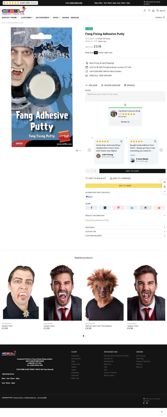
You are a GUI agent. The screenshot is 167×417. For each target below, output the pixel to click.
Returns (139, 367)
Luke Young (107, 154)
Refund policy (109, 375)
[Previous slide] (89, 150)
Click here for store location (152, 3)
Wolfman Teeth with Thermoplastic (98, 326)
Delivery (139, 364)
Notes (88, 90)
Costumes (75, 356)
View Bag (139, 358)
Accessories (6, 323)
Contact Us (108, 358)
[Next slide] (161, 150)
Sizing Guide (108, 361)
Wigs (73, 361)
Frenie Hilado (142, 159)
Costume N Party (14, 10)
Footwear (75, 375)
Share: (88, 204)
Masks (73, 367)
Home (3, 22)
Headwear (75, 373)
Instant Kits (75, 364)
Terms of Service (110, 373)
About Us (107, 364)
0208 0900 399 (76, 3)
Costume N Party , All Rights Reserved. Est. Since (30, 397)
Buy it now (125, 186)
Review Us (125, 122)
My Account (140, 356)
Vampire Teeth (7, 326)
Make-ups (75, 378)
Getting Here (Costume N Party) (116, 356)
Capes (73, 370)
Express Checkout (143, 361)
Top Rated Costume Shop (129, 111)
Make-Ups (102, 41)
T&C (105, 370)
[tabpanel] (21, 299)
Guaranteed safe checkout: (97, 192)
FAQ (105, 367)
